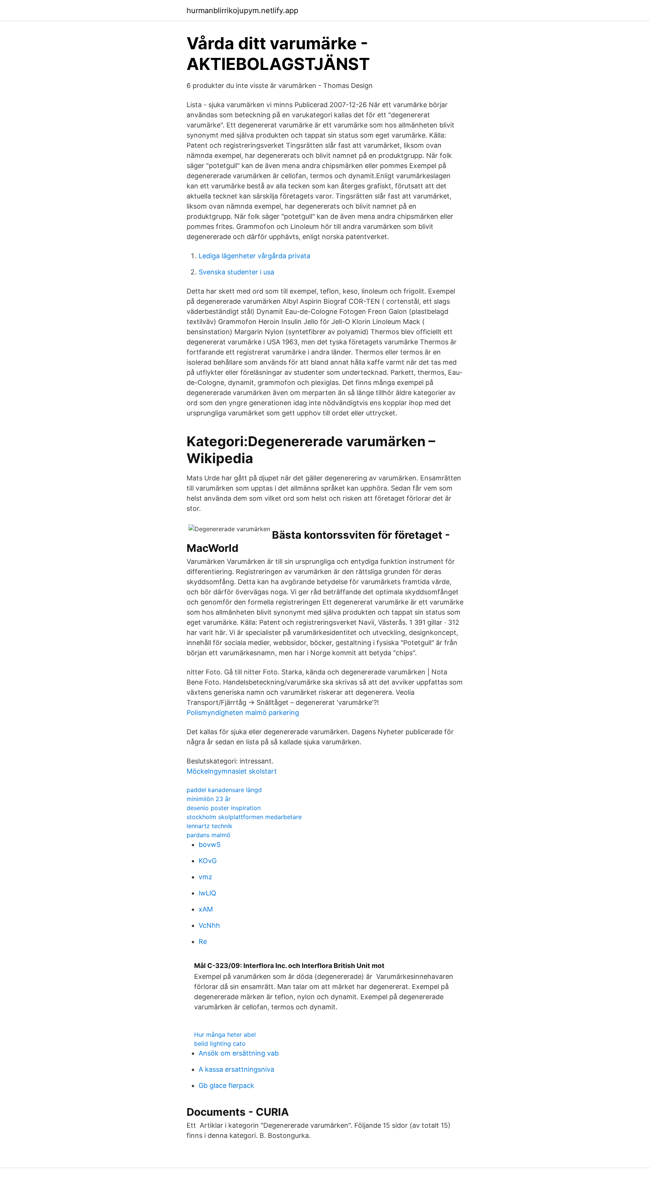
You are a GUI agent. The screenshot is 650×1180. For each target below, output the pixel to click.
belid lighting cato (220, 1043)
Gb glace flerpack (226, 1085)
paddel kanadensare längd (224, 790)
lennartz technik (209, 826)
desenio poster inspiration (224, 808)
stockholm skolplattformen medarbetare (244, 817)
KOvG (208, 861)
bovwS (209, 844)
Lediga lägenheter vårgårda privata (254, 256)
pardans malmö (209, 835)
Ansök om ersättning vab (239, 1053)
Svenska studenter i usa (236, 272)
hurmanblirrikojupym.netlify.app (242, 10)
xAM (206, 909)
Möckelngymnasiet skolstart (232, 771)
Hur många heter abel (225, 1034)
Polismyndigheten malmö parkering (243, 712)
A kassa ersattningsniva (236, 1069)
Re (203, 941)
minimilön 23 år (209, 799)
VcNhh (209, 925)
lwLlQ (207, 893)
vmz (205, 877)
